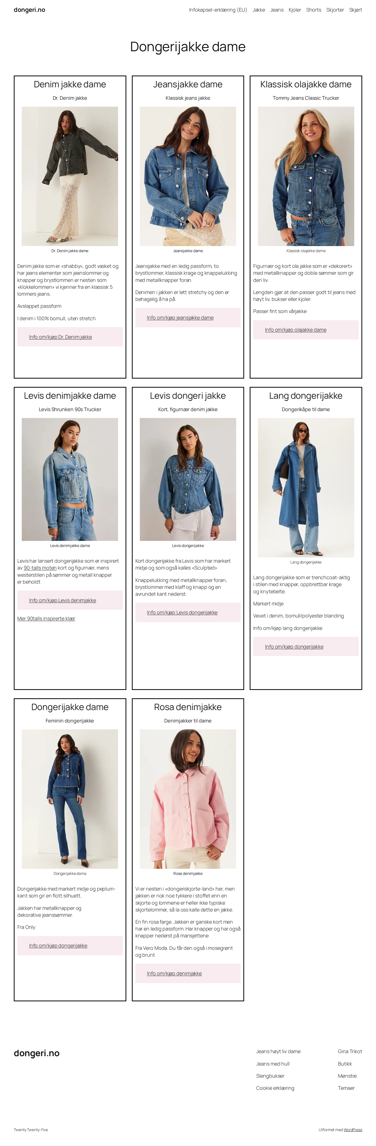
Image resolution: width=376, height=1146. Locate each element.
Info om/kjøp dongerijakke (294, 646)
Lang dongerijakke (306, 395)
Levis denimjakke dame (70, 395)
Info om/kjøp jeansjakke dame (180, 317)
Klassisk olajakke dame (306, 84)
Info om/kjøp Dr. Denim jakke (60, 336)
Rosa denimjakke (188, 707)
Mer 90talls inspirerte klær (46, 618)
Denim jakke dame (70, 84)
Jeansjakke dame (188, 84)
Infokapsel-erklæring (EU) (218, 9)
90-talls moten (40, 567)
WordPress (353, 1129)
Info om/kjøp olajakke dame (295, 329)
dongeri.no (29, 10)
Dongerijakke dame (69, 707)
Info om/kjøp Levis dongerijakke (182, 612)
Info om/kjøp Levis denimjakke (62, 600)
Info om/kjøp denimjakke (174, 973)
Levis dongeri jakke (188, 395)
